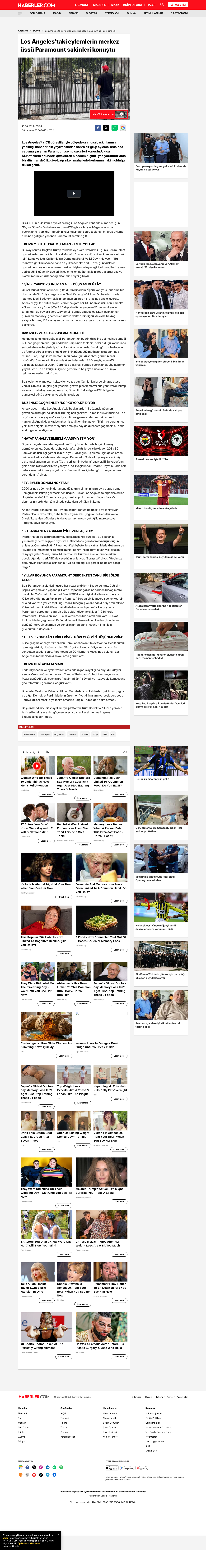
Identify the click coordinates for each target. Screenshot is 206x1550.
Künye (170, 1397)
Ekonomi (22, 1413)
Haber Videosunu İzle (103, 114)
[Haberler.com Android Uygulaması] (127, 1468)
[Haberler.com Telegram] (47, 1475)
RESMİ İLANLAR (153, 13)
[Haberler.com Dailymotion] (54, 1475)
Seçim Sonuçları (111, 1422)
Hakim (104, 734)
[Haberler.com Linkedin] (47, 1467)
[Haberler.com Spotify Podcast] (61, 1467)
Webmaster (151, 1436)
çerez (5, 1538)
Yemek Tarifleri (110, 1436)
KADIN (57, 13)
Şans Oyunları (110, 1427)
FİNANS (73, 13)
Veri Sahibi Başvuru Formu (158, 1432)
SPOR (115, 5)
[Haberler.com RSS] (20, 1475)
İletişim (159, 1397)
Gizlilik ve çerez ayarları (80, 1502)
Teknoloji (65, 1418)
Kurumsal (150, 1408)
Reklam (148, 1397)
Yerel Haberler (29, 734)
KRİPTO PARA (132, 5)
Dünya (36, 30)
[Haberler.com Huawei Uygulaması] (142, 1468)
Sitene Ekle (151, 1450)
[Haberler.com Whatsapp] (54, 1467)
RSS (147, 1446)
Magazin (22, 1422)
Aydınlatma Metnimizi (29, 1543)
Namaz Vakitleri (110, 1418)
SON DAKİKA (37, 13)
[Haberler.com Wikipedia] (27, 1475)
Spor (20, 1418)
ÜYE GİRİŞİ (180, 5)
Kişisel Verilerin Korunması (158, 1427)
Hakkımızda (136, 1397)
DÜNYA (131, 13)
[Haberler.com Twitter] (34, 1467)
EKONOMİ (82, 5)
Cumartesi (72, 734)
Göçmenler (59, 734)
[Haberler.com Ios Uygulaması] (112, 1468)
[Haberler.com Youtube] (34, 1475)
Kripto (21, 1432)
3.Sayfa (21, 1436)
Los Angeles (45, 734)
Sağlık (63, 1413)
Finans (64, 1422)
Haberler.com (110, 1408)
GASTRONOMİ (179, 13)
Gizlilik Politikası (153, 1418)
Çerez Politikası (153, 1422)
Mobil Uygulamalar (154, 1441)
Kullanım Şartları (153, 1413)
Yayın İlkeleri (182, 1397)
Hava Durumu (110, 1413)
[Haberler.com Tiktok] (40, 1475)
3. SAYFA (91, 13)
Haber (92, 1495)
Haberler (22, 1408)
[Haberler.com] (34, 1397)
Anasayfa (23, 30)
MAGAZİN (99, 5)
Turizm (64, 1427)
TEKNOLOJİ (112, 13)
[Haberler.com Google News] (20, 1467)
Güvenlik (85, 734)
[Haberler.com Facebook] (27, 1467)
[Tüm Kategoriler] (20, 13)
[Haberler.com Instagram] (40, 1467)
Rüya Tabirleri (110, 1432)
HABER (151, 5)
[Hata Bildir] (97, 1502)
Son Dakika (23, 1427)
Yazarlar (64, 1432)
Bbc (113, 734)
